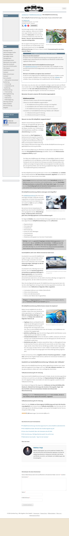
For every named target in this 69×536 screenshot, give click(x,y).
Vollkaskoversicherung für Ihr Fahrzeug (36, 115)
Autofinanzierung (7, 90)
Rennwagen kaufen (8, 54)
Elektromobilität (7, 103)
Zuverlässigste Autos (8, 60)
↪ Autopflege (7, 95)
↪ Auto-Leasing (8, 92)
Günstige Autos (7, 58)
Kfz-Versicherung (7, 105)
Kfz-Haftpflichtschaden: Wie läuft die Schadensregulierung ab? (38, 428)
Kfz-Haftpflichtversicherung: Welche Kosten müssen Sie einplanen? (43, 108)
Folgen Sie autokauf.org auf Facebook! (9, 122)
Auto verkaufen (7, 78)
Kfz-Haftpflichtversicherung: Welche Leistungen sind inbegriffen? (42, 104)
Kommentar (25, 477)
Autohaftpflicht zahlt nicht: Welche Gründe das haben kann (41, 106)
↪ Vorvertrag (7, 84)
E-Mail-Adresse (26, 497)
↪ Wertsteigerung (8, 99)
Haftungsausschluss (34, 515)
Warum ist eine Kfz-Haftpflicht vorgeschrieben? (36, 102)
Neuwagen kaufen (8, 50)
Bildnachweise (51, 513)
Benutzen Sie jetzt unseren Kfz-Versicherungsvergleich (38, 100)
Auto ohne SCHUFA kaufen (10, 66)
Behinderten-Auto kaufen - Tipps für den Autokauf (35, 437)
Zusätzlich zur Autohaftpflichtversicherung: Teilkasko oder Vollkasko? (41, 110)
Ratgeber (5, 107)
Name (24, 492)
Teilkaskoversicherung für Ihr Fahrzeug (36, 112)
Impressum (36, 513)
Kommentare (34, 25)
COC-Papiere (6, 68)
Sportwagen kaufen (8, 56)
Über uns (58, 513)
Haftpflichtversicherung (35, 14)
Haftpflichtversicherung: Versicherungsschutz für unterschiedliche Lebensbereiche (44, 426)
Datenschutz (43, 513)
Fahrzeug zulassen (8, 101)
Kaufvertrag (6, 82)
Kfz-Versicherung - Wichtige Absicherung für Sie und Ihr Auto (38, 434)
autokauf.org (25, 14)
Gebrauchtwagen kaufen (9, 52)
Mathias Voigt (26, 20)
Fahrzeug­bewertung (8, 94)
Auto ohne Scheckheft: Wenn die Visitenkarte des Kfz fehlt (37, 431)
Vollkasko (57, 77)
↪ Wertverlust (7, 97)
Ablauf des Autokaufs (8, 64)
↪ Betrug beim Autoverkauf (11, 80)
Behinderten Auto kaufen (9, 62)
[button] (23, 26)
